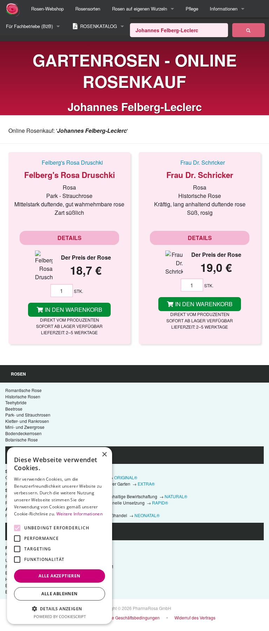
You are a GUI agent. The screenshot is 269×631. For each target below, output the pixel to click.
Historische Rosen (22, 396)
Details (69, 238)
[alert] (59, 535)
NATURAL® (176, 496)
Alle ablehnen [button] (59, 594)
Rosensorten (87, 8)
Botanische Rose (21, 440)
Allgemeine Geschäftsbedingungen (126, 617)
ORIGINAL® (125, 477)
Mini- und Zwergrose (24, 427)
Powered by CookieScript (60, 616)
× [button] (104, 454)
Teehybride (16, 402)
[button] (59, 608)
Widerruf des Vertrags (194, 617)
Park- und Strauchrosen (27, 415)
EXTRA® (146, 484)
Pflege (192, 8)
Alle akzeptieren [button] (59, 576)
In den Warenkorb (72, 310)
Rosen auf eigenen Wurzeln (139, 8)
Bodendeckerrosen (23, 433)
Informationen (223, 8)
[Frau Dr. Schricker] (199, 162)
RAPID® (160, 503)
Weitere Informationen (79, 514)
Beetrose (13, 409)
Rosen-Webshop (47, 8)
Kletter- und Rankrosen (27, 421)
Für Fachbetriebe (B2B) (29, 26)
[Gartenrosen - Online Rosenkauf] (248, 30)
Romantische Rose (23, 390)
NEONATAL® (147, 515)
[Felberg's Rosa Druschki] (69, 162)
